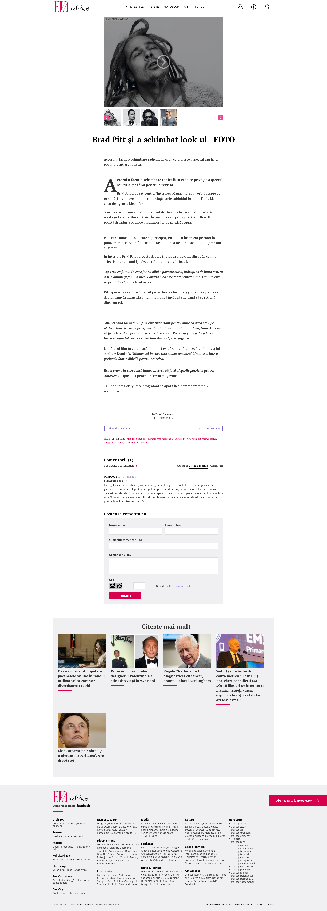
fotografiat (110, 442)
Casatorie (126, 826)
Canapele (211, 853)
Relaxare (177, 871)
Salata (188, 826)
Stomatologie (162, 850)
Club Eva (58, 820)
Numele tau (117, 525)
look (134, 438)
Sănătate (147, 844)
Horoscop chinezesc (240, 835)
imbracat (202, 438)
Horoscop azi (236, 829)
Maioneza (210, 832)
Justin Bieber (111, 857)
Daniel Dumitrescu (165, 414)
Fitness (152, 871)
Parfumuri (124, 875)
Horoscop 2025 (237, 826)
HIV (150, 860)
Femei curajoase (204, 863)
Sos (221, 823)
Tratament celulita (107, 884)
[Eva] (63, 4)
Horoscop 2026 (237, 823)
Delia (127, 854)
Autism (218, 863)
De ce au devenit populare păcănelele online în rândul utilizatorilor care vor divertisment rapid (81, 678)
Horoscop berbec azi (240, 878)
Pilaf (219, 832)
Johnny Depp (118, 847)
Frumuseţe (104, 871)
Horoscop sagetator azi (242, 863)
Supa (203, 826)
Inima (163, 847)
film (129, 438)
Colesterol (177, 850)
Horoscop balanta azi (241, 875)
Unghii (113, 875)
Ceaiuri (155, 847)
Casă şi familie (195, 847)
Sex (135, 826)
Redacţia (259, 904)
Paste (199, 823)
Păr (99, 875)
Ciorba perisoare (194, 835)
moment (166, 438)
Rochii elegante (150, 829)
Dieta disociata (149, 881)
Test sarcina (169, 853)
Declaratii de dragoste (123, 832)
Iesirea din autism (201, 877)
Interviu (201, 874)
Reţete (189, 820)
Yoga (143, 874)
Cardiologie (147, 856)
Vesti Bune (200, 881)
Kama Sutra (103, 829)
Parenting (190, 860)
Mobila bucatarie (194, 850)
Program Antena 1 (107, 863)
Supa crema (212, 829)
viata (194, 438)
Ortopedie (159, 860)
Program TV (103, 860)
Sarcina (145, 847)
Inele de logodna (169, 829)
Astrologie (234, 838)
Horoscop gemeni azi (241, 848)
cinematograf (153, 438)
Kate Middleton (125, 844)
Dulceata (212, 826)
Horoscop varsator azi (241, 866)
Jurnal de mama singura (211, 860)
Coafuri (101, 878)
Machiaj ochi (131, 881)
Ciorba (207, 823)
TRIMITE (125, 596)
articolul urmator (210, 428)
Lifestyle (137, 6)
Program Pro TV (120, 860)
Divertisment (106, 840)
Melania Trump (128, 857)
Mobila (201, 853)
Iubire (116, 826)
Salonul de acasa (128, 884)
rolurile (143, 442)
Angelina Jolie (116, 851)
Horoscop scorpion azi (241, 860)
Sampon (101, 881)
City (187, 6)
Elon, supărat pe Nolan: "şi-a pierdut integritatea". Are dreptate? (81, 755)
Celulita (118, 881)
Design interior (207, 857)
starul (120, 442)
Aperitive (190, 832)
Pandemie (190, 884)
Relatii (100, 826)
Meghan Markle (106, 844)
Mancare (190, 823)
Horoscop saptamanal (241, 881)
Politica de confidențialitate (219, 904)
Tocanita (190, 829)
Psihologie (173, 847)
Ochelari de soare (163, 832)
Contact (270, 904)
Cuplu (108, 826)
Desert (200, 832)
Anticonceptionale (151, 853)
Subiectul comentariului (125, 540)
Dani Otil (102, 854)
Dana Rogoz (132, 851)
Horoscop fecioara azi (241, 851)
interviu (187, 438)
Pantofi (175, 826)
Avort (174, 856)
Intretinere (153, 874)
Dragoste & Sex (107, 820)
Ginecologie (147, 850)
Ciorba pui (211, 835)
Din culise (190, 874)
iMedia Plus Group (84, 904)
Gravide (189, 863)
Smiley (112, 854)
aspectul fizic (131, 442)
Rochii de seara (158, 823)
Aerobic (165, 874)
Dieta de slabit (171, 877)
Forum (200, 6)
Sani (118, 878)
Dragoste (102, 823)
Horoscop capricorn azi (242, 857)
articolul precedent (118, 428)
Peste (215, 823)
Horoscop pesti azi (239, 869)
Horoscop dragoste (239, 832)
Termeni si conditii (243, 904)
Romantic (113, 823)
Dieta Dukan (164, 871)
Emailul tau (173, 525)
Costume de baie (160, 826)
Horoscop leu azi (238, 872)
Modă (145, 820)
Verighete (146, 832)
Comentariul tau (120, 555)
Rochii (105, 875)
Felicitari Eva (61, 855)
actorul (212, 438)
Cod (111, 580)
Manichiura (129, 878)
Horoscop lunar (237, 842)
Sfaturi (57, 843)
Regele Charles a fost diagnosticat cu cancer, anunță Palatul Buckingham (187, 676)
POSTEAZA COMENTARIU (119, 465)
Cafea (196, 826)
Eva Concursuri (63, 876)
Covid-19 (212, 881)
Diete (144, 871)
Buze (110, 881)
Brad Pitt (177, 438)
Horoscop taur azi (239, 854)
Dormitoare (191, 857)
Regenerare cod (181, 586)
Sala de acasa (162, 884)
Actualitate (192, 871)
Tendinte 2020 (149, 836)
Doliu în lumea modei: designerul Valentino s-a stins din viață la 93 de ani (133, 676)
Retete (154, 6)
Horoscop (171, 6)
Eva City (58, 889)
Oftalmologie (162, 856)
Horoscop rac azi (238, 845)
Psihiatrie (171, 860)
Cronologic (216, 465)
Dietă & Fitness (151, 868)
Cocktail (200, 829)
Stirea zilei (213, 874)
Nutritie (157, 877)
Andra (120, 854)
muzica (141, 438)
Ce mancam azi (201, 839)
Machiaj (110, 878)
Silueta (163, 881)
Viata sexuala (127, 823)
